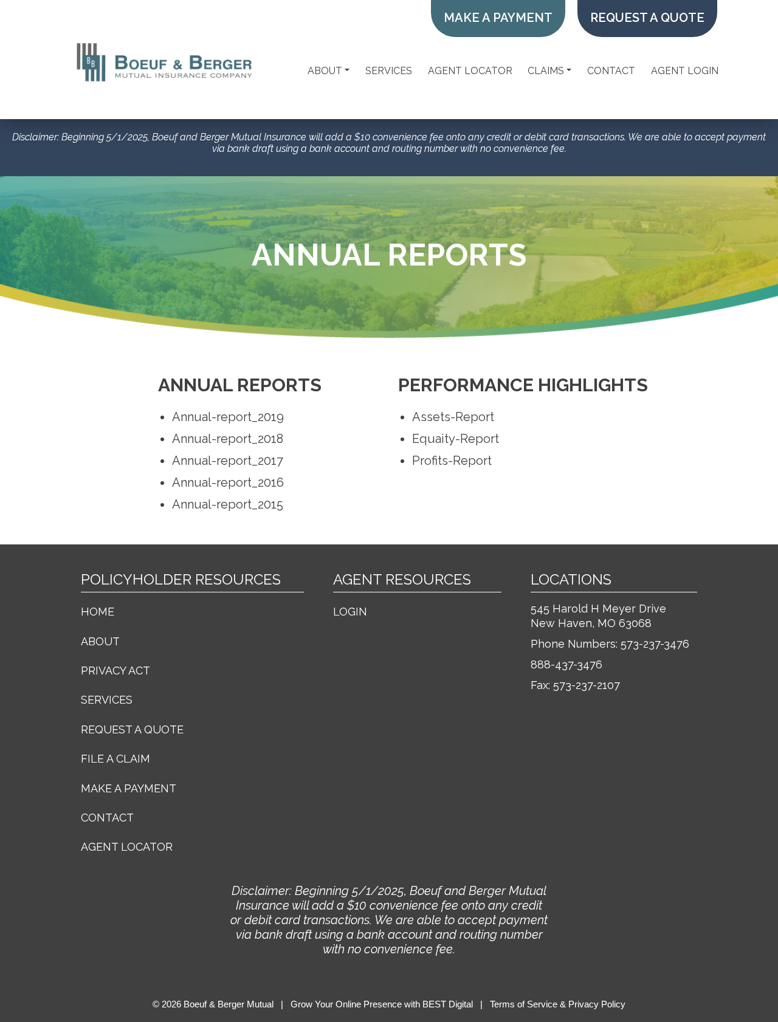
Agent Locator (470, 71)
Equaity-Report (455, 438)
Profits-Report (452, 460)
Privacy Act (115, 670)
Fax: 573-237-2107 (575, 685)
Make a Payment (498, 17)
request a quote (647, 17)
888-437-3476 (566, 664)
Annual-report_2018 (227, 438)
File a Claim (115, 758)
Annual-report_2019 (228, 417)
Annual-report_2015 (227, 504)
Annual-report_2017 (227, 460)
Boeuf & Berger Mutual (229, 1004)
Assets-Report (453, 417)
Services (388, 71)
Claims (546, 71)
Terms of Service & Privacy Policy (557, 1004)
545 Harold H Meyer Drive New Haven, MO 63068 (598, 615)
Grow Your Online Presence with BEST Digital (382, 1004)
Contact (611, 71)
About (325, 71)
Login (350, 611)
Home (97, 611)
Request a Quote (132, 729)
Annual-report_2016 (228, 482)
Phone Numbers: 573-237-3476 (610, 643)
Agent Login (684, 71)
